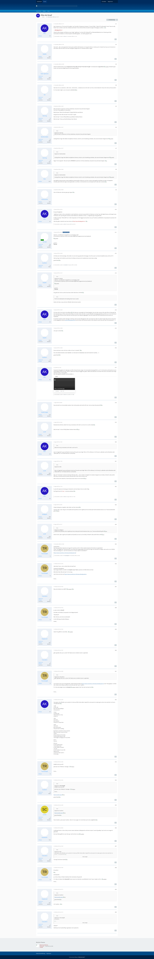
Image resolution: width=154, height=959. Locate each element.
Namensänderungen (58, 794)
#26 (116, 563)
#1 (116, 23)
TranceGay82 (66, 555)
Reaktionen (41, 76)
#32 (116, 699)
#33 (116, 761)
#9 (116, 189)
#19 (116, 422)
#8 (116, 169)
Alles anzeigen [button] (84, 856)
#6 (116, 127)
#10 (116, 209)
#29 (116, 629)
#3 (116, 64)
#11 (116, 232)
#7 (116, 148)
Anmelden (104, 1)
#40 (116, 912)
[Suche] (116, 1)
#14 (116, 310)
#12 (116, 253)
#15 (116, 328)
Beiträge (40, 35)
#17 (116, 367)
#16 (116, 347)
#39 (116, 889)
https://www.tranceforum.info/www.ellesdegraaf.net (65, 552)
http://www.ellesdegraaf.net (79, 221)
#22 (116, 486)
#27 (116, 586)
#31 (116, 671)
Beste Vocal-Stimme (44, 945)
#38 (116, 867)
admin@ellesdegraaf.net (70, 320)
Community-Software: (77, 957)
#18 (116, 402)
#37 (116, 846)
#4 (116, 85)
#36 (116, 827)
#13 (116, 273)
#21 (116, 461)
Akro (43, 17)
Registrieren (110, 1)
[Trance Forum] (77, 6)
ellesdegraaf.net (58, 30)
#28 (116, 607)
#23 (116, 504)
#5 (116, 106)
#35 (116, 805)
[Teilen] (117, 20)
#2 (116, 44)
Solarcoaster (42, 946)
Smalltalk (41, 947)
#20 (116, 442)
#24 (116, 524)
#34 (116, 780)
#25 (116, 544)
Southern (66, 264)
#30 (116, 650)
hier (63, 491)
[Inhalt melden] (115, 39)
